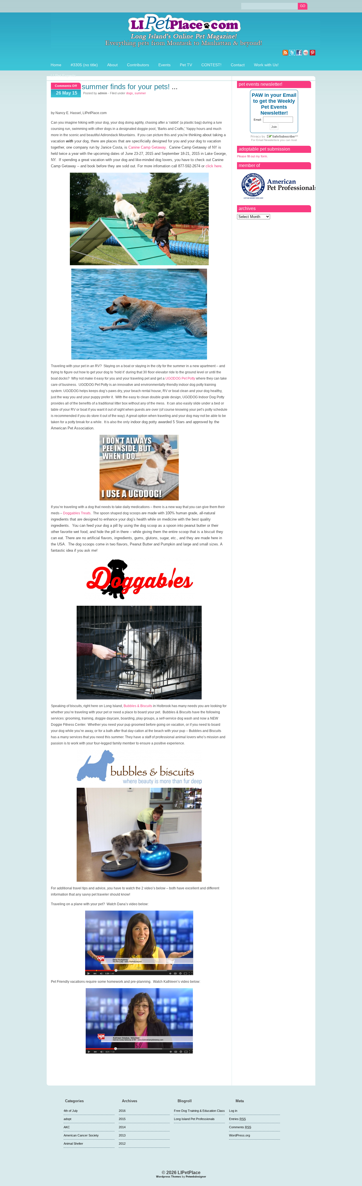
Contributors (138, 65)
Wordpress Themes (168, 1176)
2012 (122, 1143)
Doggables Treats (76, 513)
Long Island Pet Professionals (194, 1119)
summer (140, 93)
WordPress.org (239, 1135)
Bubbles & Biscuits (138, 706)
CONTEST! (211, 65)
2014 (122, 1127)
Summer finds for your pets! (126, 86)
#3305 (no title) (84, 65)
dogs (129, 93)
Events (164, 65)
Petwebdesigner (196, 1176)
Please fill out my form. (252, 156)
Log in (233, 1110)
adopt (67, 1119)
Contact (238, 65)
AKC (67, 1127)
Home (56, 65)
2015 (122, 1119)
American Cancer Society (81, 1135)
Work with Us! (266, 65)
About (112, 65)
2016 (122, 1110)
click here (213, 166)
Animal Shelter (73, 1143)
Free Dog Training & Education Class (199, 1110)
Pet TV (186, 65)
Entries (237, 1119)
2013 (122, 1135)
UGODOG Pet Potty (180, 378)
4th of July (71, 1110)
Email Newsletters (267, 140)
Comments (240, 1127)
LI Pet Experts (63, 75)
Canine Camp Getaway (147, 147)
